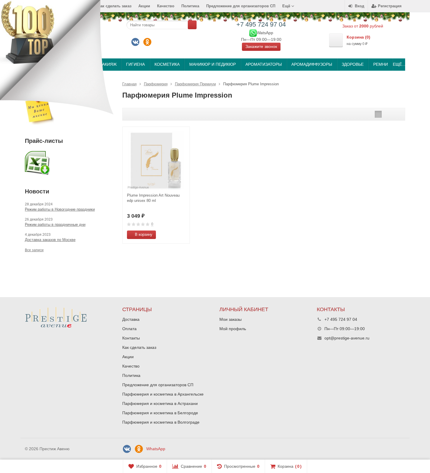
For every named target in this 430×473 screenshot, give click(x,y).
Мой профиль (232, 328)
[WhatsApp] (253, 32)
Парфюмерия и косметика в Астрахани (160, 403)
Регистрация (390, 6)
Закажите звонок (261, 46)
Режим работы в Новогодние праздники (60, 209)
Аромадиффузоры (311, 64)
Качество (165, 6)
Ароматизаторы (263, 64)
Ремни (380, 64)
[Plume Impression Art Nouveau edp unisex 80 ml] (156, 160)
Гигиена (135, 64)
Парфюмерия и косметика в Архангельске (163, 394)
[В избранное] (183, 235)
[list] (387, 114)
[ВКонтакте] (135, 42)
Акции (144, 6)
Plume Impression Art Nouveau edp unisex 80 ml (153, 198)
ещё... (399, 64)
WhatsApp (155, 448)
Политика (190, 6)
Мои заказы (230, 319)
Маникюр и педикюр (212, 64)
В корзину (143, 234)
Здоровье (353, 64)
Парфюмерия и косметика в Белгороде (160, 412)
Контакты (131, 338)
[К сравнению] (174, 235)
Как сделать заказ (139, 347)
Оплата (129, 328)
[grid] (378, 114)
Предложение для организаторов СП (240, 6)
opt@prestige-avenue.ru (346, 338)
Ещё (286, 6)
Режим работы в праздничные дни (55, 224)
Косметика (167, 64)
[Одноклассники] (147, 42)
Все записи (34, 250)
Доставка (131, 319)
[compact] (396, 114)
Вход (359, 6)
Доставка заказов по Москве (50, 240)
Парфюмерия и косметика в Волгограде (160, 422)
